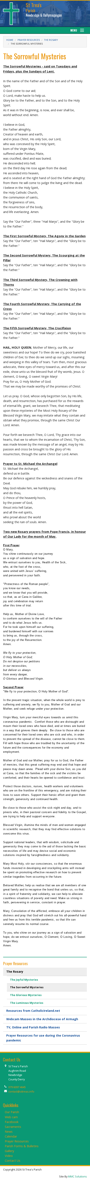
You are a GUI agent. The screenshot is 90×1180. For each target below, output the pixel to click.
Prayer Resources (29, 39)
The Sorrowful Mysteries (27, 987)
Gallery (9, 1151)
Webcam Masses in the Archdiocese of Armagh (42, 1019)
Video (9, 1156)
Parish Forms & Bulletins (22, 1146)
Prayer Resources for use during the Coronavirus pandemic (43, 1037)
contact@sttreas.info (21, 1091)
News (9, 1132)
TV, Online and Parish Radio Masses (33, 1027)
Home (9, 39)
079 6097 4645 (17, 1087)
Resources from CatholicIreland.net (33, 1011)
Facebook (11, 1122)
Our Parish (12, 1112)
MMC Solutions (77, 1176)
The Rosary (51, 39)
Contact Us (12, 1161)
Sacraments (13, 1127)
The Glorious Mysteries (26, 995)
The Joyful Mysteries (24, 980)
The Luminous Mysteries (26, 1003)
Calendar (11, 1136)
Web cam (11, 1117)
